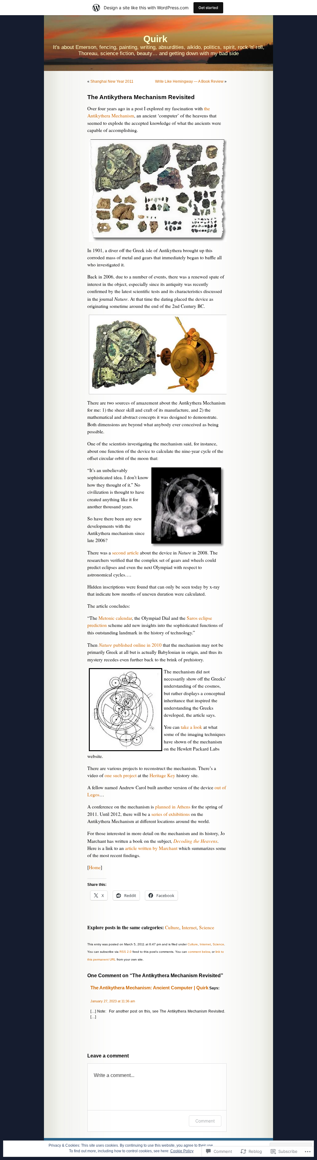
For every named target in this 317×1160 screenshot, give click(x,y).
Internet (189, 927)
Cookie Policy (181, 1151)
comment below (199, 951)
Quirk (155, 39)
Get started (208, 7)
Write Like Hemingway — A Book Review (189, 81)
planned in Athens (172, 806)
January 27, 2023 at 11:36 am (112, 1001)
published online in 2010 (130, 645)
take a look (191, 727)
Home (95, 867)
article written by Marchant (151, 848)
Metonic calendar (115, 618)
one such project (121, 775)
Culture (172, 927)
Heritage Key (162, 775)
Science (206, 927)
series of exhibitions (170, 814)
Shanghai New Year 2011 (111, 81)
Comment (205, 1120)
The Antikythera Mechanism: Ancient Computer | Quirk (149, 987)
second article (125, 552)
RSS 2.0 (125, 951)
